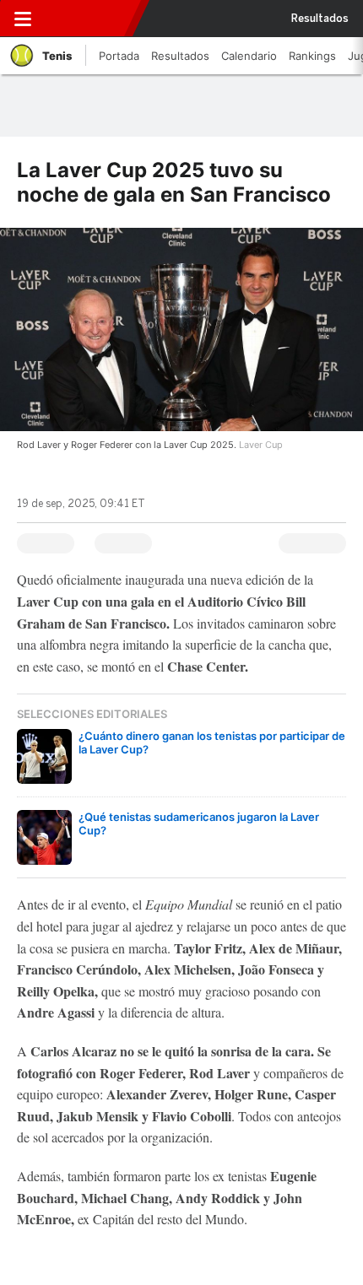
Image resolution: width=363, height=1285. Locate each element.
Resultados (320, 18)
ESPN (87, 18)
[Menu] (23, 18)
